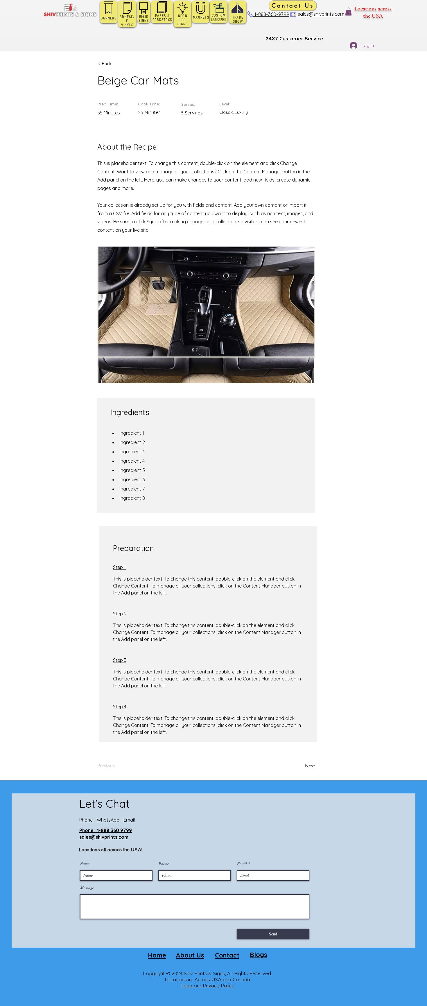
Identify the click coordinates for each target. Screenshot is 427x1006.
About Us (190, 955)
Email (129, 820)
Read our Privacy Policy (207, 985)
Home (157, 955)
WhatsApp (108, 820)
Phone (86, 820)
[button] (348, 11)
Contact (227, 955)
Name (84, 864)
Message (87, 888)
